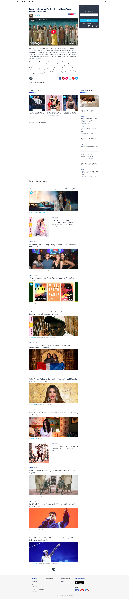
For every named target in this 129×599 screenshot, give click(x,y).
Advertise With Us (35, 583)
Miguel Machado (55, 230)
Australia (62, 581)
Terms (33, 584)
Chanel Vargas (38, 15)
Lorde (38, 50)
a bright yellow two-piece (58, 64)
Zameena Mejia (34, 438)
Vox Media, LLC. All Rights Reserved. (66, 595)
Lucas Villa (33, 496)
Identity (52, 217)
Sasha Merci (33, 270)
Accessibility (34, 581)
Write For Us (34, 579)
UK (61, 579)
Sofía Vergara (32, 376)
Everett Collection (43, 212)
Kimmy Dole (33, 404)
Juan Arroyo (33, 337)
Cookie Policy (34, 592)
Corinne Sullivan (34, 212)
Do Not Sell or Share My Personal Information (38, 590)
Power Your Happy (49, 579)
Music (34, 82)
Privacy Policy (34, 586)
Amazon (38, 303)
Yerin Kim (33, 303)
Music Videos (40, 82)
